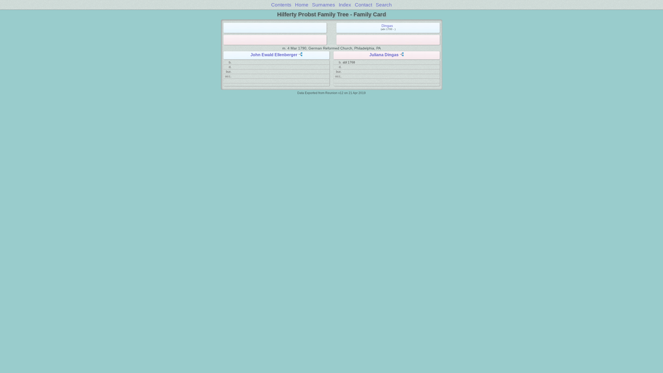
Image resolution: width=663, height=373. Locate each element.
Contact (363, 5)
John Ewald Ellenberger (273, 55)
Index (345, 5)
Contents (281, 5)
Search (384, 5)
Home (301, 5)
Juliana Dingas (384, 55)
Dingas (387, 26)
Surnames (323, 5)
